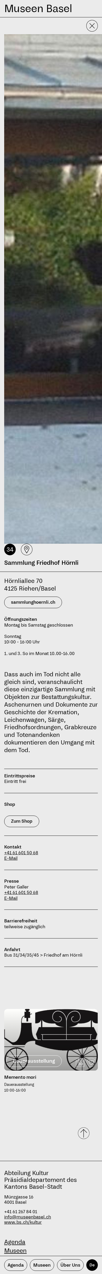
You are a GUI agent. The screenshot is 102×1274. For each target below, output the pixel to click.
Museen (15, 1250)
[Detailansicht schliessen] (92, 26)
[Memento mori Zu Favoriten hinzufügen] (91, 1062)
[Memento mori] (51, 1040)
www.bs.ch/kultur (23, 1222)
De (92, 1264)
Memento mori (20, 1077)
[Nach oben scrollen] (84, 1133)
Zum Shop (21, 821)
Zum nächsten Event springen (33, 1007)
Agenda (14, 1242)
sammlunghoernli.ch (33, 602)
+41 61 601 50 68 (21, 853)
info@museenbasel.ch (27, 1217)
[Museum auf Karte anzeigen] (26, 549)
